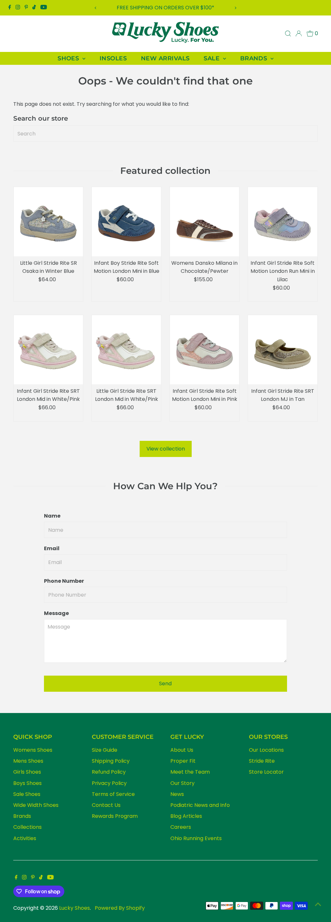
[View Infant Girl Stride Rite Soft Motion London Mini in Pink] (204, 349)
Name (52, 516)
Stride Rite (262, 761)
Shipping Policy (111, 761)
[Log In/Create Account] (299, 33)
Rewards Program (115, 816)
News (177, 794)
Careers (180, 827)
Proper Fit (183, 761)
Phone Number (64, 581)
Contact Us (106, 805)
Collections (27, 827)
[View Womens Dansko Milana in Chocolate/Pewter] (204, 221)
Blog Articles (186, 816)
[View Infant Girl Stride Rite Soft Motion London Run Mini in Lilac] (282, 221)
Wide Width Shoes (36, 805)
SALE (212, 58)
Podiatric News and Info (200, 805)
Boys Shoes (27, 783)
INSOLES (113, 58)
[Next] (235, 8)
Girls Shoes (27, 772)
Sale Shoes (26, 794)
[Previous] (96, 8)
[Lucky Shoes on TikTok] (34, 7)
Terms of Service (113, 794)
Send (165, 683)
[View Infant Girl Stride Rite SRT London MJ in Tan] (282, 349)
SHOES (69, 58)
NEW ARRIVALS (165, 58)
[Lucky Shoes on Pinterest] (26, 7)
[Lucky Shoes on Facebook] (10, 7)
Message (56, 613)
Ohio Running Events (196, 838)
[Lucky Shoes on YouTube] (43, 7)
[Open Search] (288, 33)
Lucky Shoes (74, 908)
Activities (24, 838)
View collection (165, 448)
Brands (22, 816)
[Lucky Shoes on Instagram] (18, 7)
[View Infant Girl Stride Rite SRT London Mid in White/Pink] (48, 349)
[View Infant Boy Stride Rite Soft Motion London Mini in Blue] (126, 221)
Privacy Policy (109, 783)
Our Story (182, 783)
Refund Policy (109, 772)
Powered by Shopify (120, 908)
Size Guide (104, 750)
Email (51, 548)
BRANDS (254, 58)
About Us (181, 750)
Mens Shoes (28, 761)
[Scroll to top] (318, 904)
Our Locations (266, 750)
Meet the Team (190, 772)
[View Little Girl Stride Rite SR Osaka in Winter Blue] (48, 221)
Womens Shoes (32, 750)
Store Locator (266, 772)
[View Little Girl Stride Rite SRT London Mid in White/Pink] (126, 349)
